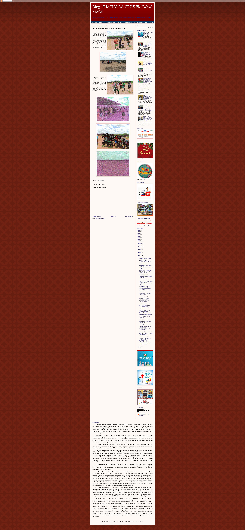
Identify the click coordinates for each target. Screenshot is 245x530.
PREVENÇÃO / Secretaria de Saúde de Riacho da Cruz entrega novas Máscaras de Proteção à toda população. (147, 70)
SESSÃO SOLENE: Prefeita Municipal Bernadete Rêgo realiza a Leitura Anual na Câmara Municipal (147, 97)
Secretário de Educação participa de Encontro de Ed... (145, 315)
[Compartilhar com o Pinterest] (103, 180)
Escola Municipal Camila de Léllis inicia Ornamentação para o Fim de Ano (147, 54)
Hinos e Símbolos (128, 22)
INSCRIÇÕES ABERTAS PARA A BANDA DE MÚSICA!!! (144, 344)
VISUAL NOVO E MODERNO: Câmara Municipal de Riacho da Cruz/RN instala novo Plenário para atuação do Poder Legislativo (147, 119)
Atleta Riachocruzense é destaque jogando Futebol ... (145, 324)
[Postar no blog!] (99, 180)
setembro (141, 246)
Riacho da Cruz (120, 22)
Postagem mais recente (97, 216)
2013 (139, 347)
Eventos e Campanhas (138, 22)
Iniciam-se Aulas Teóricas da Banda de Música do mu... (145, 329)
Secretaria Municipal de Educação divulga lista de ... (145, 259)
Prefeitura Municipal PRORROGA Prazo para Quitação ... (145, 311)
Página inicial (94, 22)
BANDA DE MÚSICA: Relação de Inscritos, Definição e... (145, 336)
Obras (146, 22)
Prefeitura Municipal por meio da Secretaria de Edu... (144, 319)
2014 (139, 240)
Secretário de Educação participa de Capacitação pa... (145, 284)
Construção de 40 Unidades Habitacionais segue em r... (144, 299)
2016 (139, 237)
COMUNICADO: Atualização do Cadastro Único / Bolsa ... (144, 341)
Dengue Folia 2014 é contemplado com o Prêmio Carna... (145, 294)
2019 (139, 233)
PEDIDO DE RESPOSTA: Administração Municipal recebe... (145, 261)
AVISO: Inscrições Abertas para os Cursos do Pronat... (145, 289)
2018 (139, 234)
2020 (139, 231)
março (140, 255)
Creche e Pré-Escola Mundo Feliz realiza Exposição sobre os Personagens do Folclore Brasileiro (147, 80)
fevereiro (140, 256)
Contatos (151, 22)
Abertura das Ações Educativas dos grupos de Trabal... (145, 331)
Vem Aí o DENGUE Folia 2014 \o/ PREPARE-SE (145, 308)
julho (140, 249)
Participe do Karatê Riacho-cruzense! (145, 312)
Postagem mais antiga (129, 216)
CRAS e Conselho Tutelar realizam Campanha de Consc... (145, 272)
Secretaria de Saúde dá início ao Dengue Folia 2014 (144, 301)
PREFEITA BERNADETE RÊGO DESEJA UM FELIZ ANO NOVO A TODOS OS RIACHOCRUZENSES (147, 63)
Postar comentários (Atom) (100, 218)
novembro (141, 243)
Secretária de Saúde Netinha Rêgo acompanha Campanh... (145, 296)
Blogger (141, 521)
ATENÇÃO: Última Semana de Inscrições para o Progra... (144, 287)
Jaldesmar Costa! (142, 413)
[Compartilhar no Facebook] (102, 180)
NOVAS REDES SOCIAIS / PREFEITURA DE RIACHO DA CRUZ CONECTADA (147, 34)
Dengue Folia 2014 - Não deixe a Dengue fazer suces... (145, 303)
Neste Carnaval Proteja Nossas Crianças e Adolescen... (144, 306)
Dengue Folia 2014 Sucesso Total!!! (145, 270)
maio (140, 252)
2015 (139, 239)
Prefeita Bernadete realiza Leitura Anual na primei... (145, 279)
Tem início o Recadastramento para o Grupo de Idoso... (145, 322)
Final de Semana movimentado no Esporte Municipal (145, 327)
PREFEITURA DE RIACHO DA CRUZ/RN (144, 415)
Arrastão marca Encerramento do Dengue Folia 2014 (145, 263)
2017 (139, 236)
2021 (139, 230)
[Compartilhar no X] (101, 180)
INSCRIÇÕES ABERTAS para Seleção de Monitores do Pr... (145, 282)
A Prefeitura (101, 22)
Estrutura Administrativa (110, 22)
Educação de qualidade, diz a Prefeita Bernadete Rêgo (145, 334)
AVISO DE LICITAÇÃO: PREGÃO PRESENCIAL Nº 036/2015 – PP (143, 88)
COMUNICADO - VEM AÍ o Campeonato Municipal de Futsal (145, 275)
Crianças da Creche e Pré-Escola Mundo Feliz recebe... (145, 339)
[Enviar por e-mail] (98, 180)
